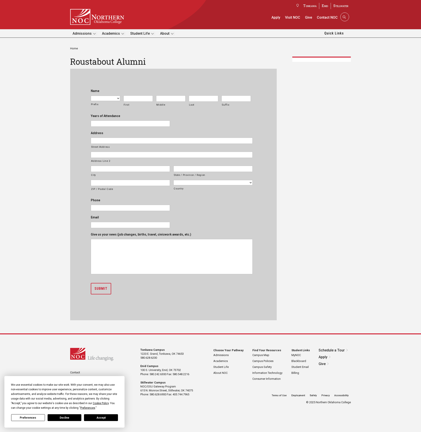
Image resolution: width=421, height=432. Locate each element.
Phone (95, 200)
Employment (298, 395)
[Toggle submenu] (94, 34)
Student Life (140, 33)
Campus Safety (262, 367)
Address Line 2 (100, 160)
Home (74, 48)
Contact (75, 372)
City (93, 174)
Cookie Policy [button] (101, 403)
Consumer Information (266, 378)
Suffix (225, 104)
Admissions (82, 33)
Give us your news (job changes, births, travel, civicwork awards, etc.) (141, 234)
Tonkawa (310, 5)
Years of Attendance (105, 116)
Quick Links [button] (334, 33)
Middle (160, 104)
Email (95, 217)
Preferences (28, 417)
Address (97, 133)
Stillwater (340, 5)
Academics (111, 33)
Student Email (300, 367)
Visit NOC (292, 17)
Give (308, 17)
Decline (64, 417)
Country (179, 188)
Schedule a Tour (332, 350)
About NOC (220, 372)
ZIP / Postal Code (102, 189)
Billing (295, 372)
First (126, 104)
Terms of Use (279, 395)
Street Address (100, 146)
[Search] (344, 16)
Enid (325, 5)
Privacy (325, 395)
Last (191, 104)
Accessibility (341, 395)
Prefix (94, 104)
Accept (101, 417)
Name (95, 91)
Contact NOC (327, 17)
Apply (275, 17)
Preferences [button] (87, 407)
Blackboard (298, 361)
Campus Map (260, 355)
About (164, 33)
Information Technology (267, 372)
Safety (313, 395)
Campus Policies (262, 361)
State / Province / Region (189, 174)
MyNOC (296, 355)
